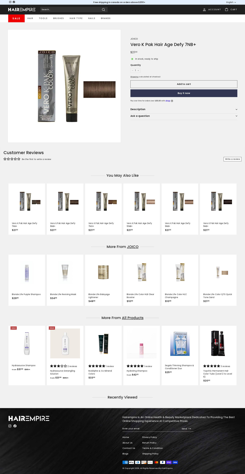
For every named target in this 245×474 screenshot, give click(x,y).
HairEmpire (167, 468)
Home (125, 437)
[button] (58, 366)
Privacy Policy (149, 437)
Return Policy (149, 442)
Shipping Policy (150, 453)
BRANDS (106, 18)
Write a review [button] (232, 159)
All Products (132, 317)
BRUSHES (58, 18)
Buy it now (184, 93)
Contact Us (128, 448)
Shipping (134, 77)
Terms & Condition (152, 448)
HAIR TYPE (76, 18)
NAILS (91, 18)
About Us (127, 442)
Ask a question (140, 116)
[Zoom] (64, 86)
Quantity (135, 65)
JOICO (134, 38)
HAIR (30, 18)
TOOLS (43, 18)
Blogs (125, 453)
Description (137, 109)
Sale (16, 18)
